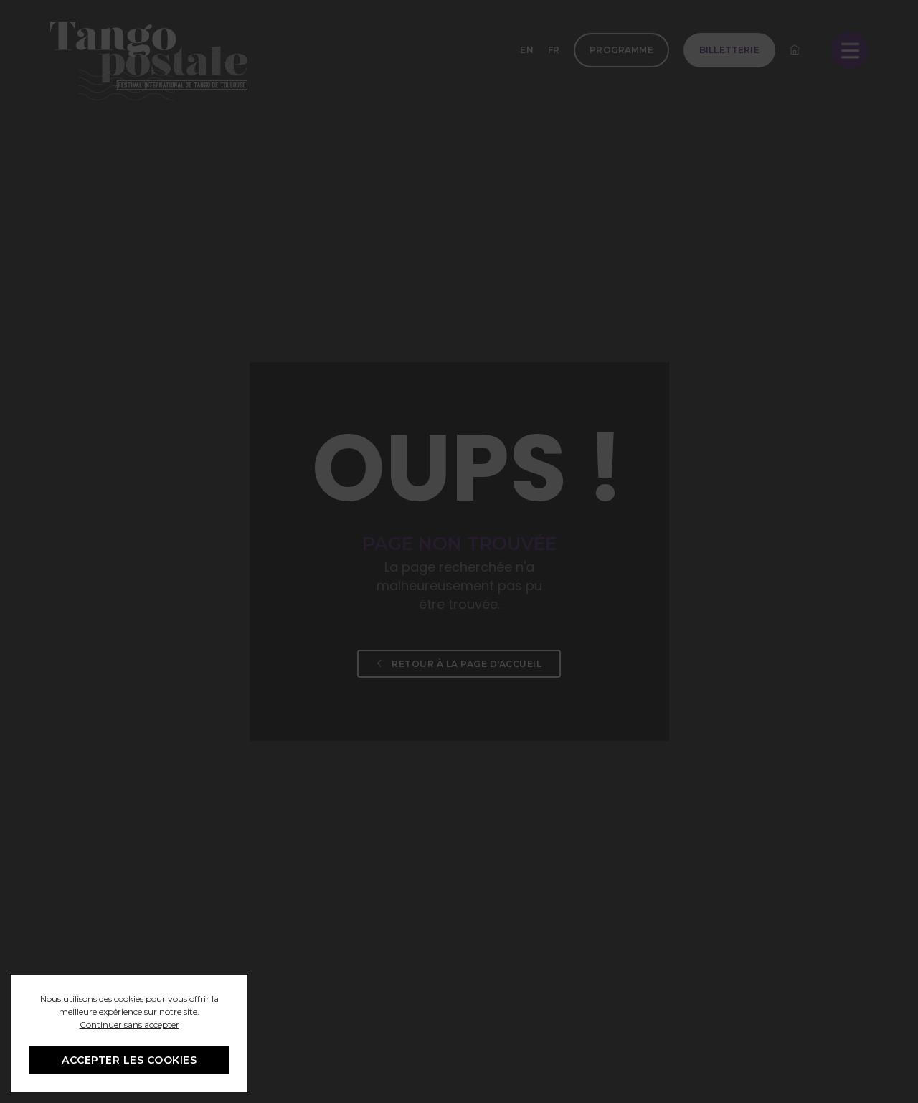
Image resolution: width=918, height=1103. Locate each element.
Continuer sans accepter (129, 1024)
